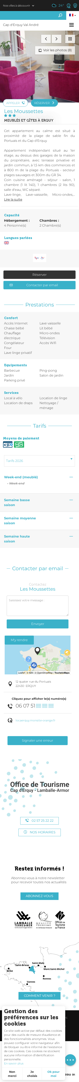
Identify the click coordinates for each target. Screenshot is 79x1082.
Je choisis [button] (32, 1074)
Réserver (39, 275)
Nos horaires (42, 832)
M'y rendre (19, 640)
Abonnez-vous (39, 896)
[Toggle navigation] (72, 25)
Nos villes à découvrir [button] (16, 5)
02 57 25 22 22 (42, 821)
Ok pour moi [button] (53, 1074)
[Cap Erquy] (39, 787)
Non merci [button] (12, 1074)
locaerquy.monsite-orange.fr (36, 720)
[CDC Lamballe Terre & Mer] (23, 920)
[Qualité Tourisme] (44, 920)
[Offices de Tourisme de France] (60, 920)
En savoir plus (13, 1063)
